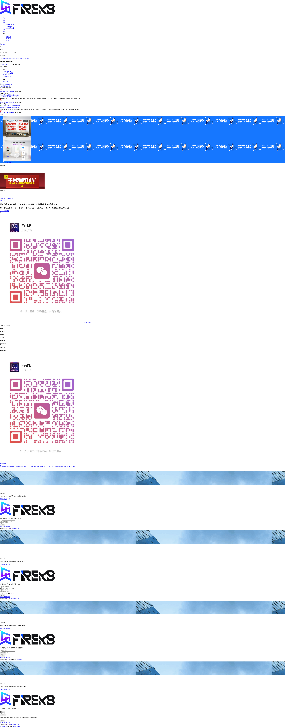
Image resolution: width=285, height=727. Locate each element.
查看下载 (2, 200)
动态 (4, 21)
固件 (4, 19)
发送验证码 (3, 654)
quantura (4, 58)
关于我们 (8, 38)
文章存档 (8, 37)
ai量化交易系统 (10, 466)
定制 (4, 29)
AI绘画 (16, 58)
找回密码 (2, 720)
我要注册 (2, 499)
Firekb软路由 (9, 26)
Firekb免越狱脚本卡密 (5, 86)
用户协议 (8, 528)
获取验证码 (3, 714)
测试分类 (5, 81)
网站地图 (3, 466)
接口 (28, 58)
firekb (1, 91)
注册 (4, 44)
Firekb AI (11, 58)
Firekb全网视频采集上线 (7, 199)
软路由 (7, 58)
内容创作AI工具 (21, 58)
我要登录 (2, 597)
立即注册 (2, 595)
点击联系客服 (87, 322)
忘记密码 (7, 499)
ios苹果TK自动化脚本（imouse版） (9, 96)
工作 (14, 58)
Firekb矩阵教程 (10, 28)
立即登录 (2, 524)
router (2, 58)
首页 (4, 17)
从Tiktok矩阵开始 (4, 211)
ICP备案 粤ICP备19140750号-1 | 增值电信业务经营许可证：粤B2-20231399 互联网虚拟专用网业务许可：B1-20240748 (45, 466)
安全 (26, 58)
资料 (4, 22)
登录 (1, 44)
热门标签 (8, 35)
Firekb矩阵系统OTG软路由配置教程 (9, 107)
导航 (4, 31)
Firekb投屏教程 (10, 24)
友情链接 (8, 40)
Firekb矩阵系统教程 (8, 73)
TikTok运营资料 (7, 76)
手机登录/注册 (15, 528)
